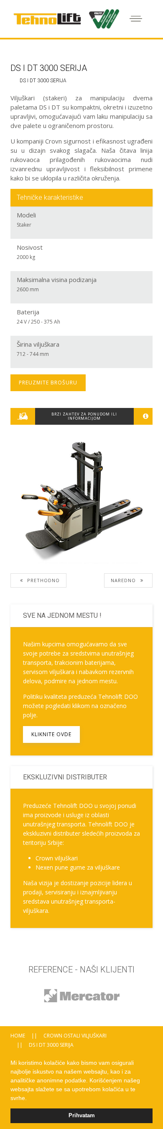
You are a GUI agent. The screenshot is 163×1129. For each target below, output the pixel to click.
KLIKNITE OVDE (51, 734)
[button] (29, 1099)
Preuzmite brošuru (48, 382)
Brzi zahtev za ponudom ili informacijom (84, 416)
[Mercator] (81, 995)
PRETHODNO (42, 580)
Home (17, 1035)
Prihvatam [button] (82, 1116)
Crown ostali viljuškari (75, 1035)
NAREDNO (124, 580)
